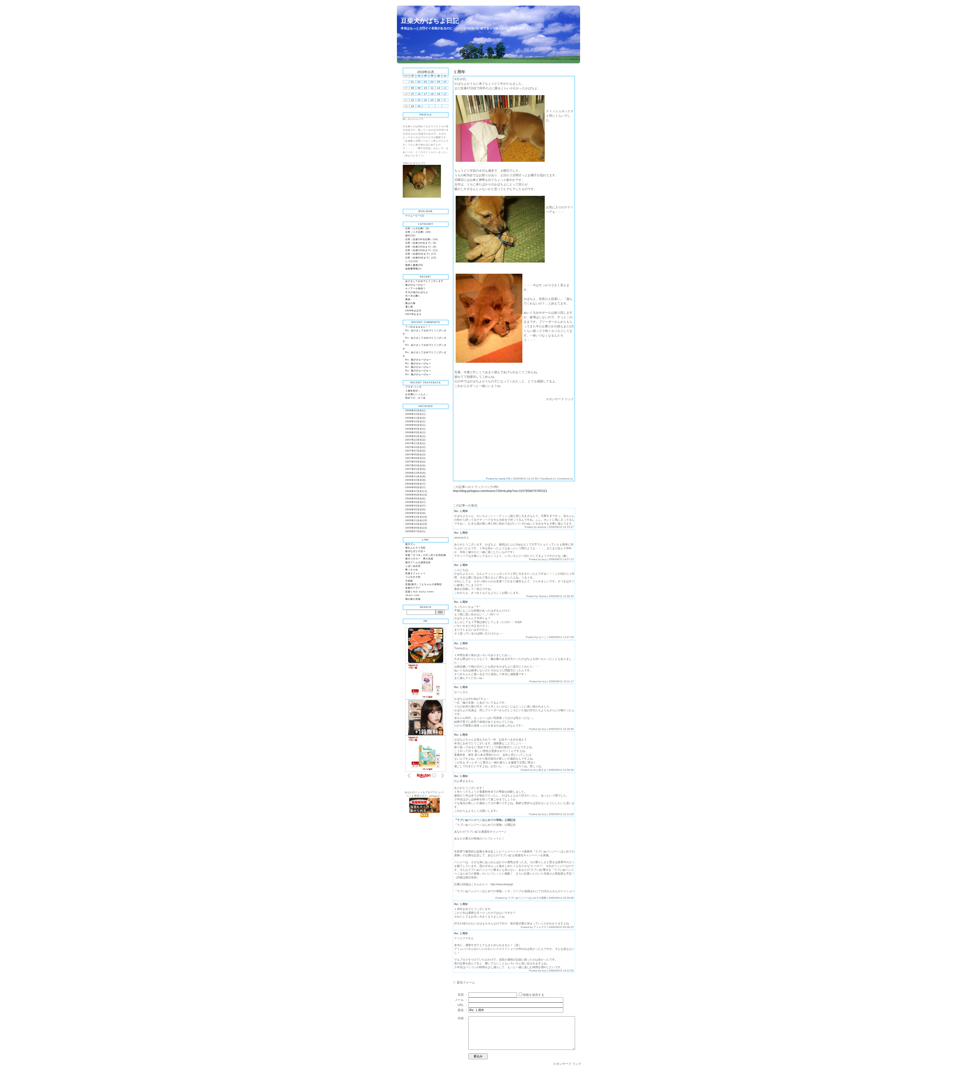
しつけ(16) (411, 261)
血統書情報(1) (413, 268)
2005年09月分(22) (416, 528)
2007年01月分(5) (415, 469)
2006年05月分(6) (415, 498)
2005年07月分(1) (415, 531)
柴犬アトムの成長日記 (418, 562)
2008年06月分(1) (415, 425)
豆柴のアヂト (413, 588)
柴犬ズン (410, 544)
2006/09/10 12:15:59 (525, 478)
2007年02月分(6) (415, 465)
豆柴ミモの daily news (419, 591)
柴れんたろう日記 (415, 547)
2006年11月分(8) (415, 476)
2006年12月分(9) (415, 473)
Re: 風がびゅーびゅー (418, 359)
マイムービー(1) (414, 215)
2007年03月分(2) (415, 461)
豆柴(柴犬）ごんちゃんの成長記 (423, 584)
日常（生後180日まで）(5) (420, 243)
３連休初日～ (413, 390)
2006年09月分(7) (415, 484)
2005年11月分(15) (416, 520)
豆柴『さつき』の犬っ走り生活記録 (425, 555)
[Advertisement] (497, 437)
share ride (412, 595)
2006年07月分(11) (416, 491)
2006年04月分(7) (415, 502)
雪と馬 (409, 307)
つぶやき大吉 (413, 577)
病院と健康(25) (414, 265)
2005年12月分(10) (416, 517)
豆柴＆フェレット (415, 573)
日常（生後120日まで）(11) (421, 250)
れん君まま (540, 769)
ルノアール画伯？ (415, 288)
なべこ (542, 637)
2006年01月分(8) (415, 513)
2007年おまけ (413, 314)
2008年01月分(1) (415, 436)
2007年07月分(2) (415, 450)
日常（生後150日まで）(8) (420, 246)
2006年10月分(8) (415, 480)
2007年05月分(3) (415, 454)
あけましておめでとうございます (424, 281)
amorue (541, 527)
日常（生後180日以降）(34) (421, 239)
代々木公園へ (413, 296)
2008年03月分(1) (415, 432)
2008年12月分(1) (415, 414)
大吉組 (409, 580)
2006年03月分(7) (415, 505)
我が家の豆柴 (413, 599)
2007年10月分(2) (415, 447)
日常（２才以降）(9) (417, 228)
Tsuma (543, 596)
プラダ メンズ (413, 387)
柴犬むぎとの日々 (415, 551)
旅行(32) (410, 235)
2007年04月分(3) (415, 458)
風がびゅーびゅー (415, 285)
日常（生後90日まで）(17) (420, 254)
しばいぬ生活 (413, 566)
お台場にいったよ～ (416, 394)
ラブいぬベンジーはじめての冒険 (527, 897)
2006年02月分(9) (415, 509)
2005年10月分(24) (416, 524)
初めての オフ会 (415, 398)
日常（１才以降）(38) (418, 232)
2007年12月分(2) (415, 440)
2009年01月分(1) (415, 410)
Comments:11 (565, 478)
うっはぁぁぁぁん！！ (418, 326)
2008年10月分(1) (415, 421)
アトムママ (540, 927)
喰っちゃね (411, 569)
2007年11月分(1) (415, 443)
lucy (544, 559)
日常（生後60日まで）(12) (420, 257)
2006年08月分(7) (415, 487)
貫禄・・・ (411, 299)
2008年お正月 (413, 310)
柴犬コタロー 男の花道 (419, 558)
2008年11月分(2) (415, 418)
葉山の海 (410, 303)
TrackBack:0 (547, 478)
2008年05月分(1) (415, 429)
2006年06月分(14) (416, 494)
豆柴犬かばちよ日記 (430, 20)
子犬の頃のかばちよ (416, 292)
